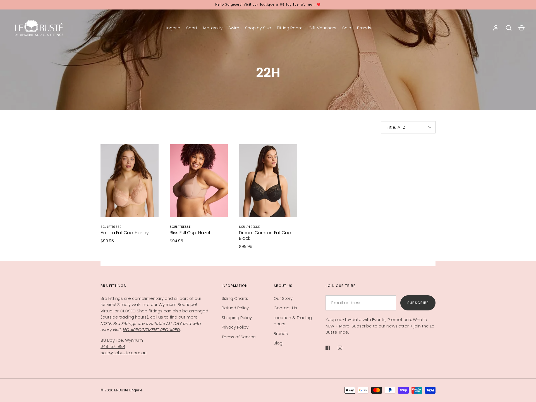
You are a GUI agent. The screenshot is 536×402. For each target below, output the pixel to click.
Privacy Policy (235, 327)
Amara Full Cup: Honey (124, 232)
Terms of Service (239, 337)
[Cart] (521, 28)
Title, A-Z (396, 127)
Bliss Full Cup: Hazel (190, 232)
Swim (233, 28)
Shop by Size (258, 28)
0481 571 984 (112, 346)
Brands (364, 28)
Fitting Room (290, 28)
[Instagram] (344, 348)
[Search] (508, 28)
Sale (346, 28)
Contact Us (285, 308)
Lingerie (172, 28)
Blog (278, 343)
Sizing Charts (235, 298)
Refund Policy (235, 308)
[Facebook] (332, 348)
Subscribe (418, 302)
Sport (191, 28)
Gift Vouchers (322, 28)
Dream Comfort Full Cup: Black (265, 235)
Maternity (212, 28)
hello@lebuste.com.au (123, 353)
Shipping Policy (237, 317)
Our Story (283, 298)
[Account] (496, 28)
